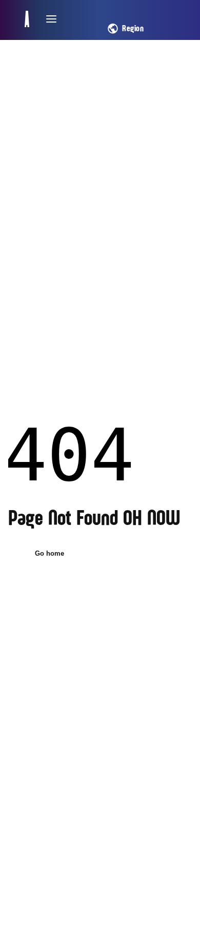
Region (133, 28)
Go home (49, 553)
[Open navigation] (51, 19)
